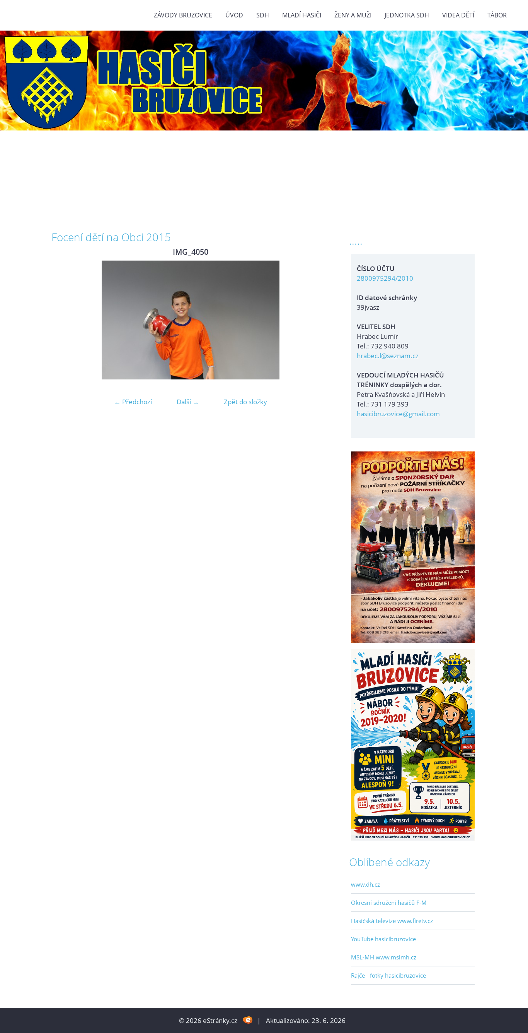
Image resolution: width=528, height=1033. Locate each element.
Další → (188, 401)
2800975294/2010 (385, 278)
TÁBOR (497, 15)
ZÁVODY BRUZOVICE (183, 15)
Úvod (234, 15)
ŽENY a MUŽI (352, 15)
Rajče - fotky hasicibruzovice (388, 975)
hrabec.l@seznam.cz (388, 355)
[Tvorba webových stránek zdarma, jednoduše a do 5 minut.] (248, 1020)
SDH (262, 15)
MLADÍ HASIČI (301, 15)
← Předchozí (133, 401)
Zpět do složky (245, 401)
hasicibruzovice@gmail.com (398, 413)
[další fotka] (317, 320)
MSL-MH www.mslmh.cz (383, 957)
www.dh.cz (365, 884)
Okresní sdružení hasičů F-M (389, 902)
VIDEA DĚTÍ (458, 15)
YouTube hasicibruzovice (383, 939)
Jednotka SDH (407, 15)
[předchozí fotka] (64, 320)
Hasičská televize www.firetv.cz (392, 921)
